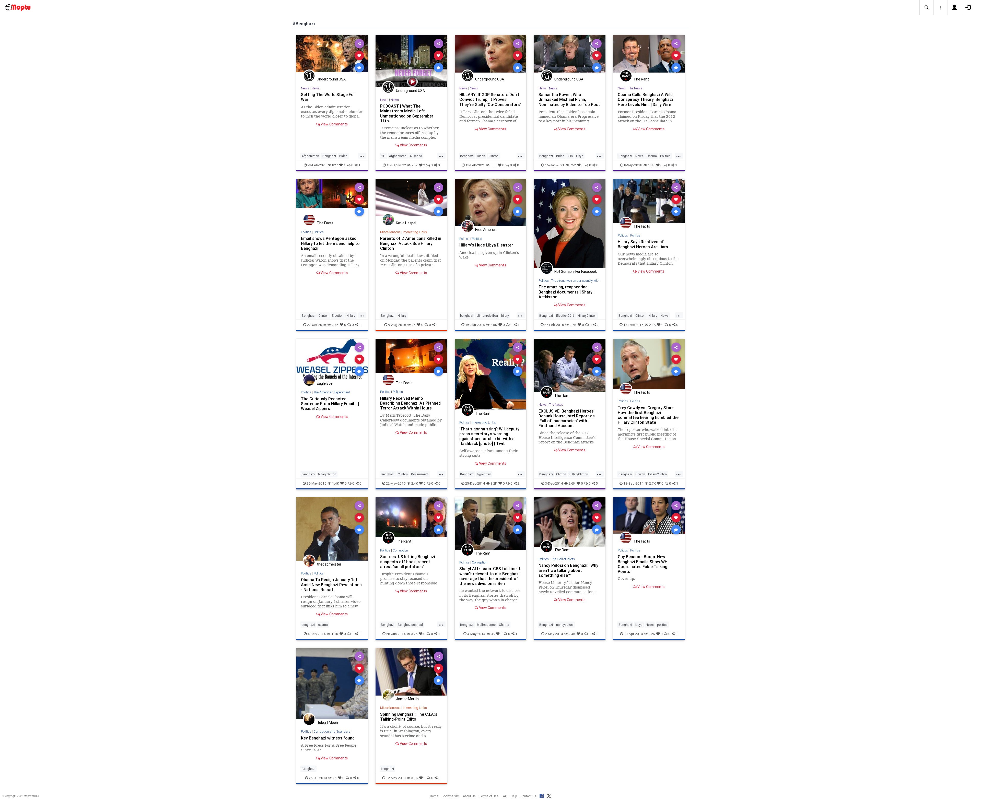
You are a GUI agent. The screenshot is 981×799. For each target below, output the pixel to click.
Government (419, 474)
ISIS (570, 156)
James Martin (407, 699)
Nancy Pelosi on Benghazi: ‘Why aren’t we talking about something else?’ (568, 570)
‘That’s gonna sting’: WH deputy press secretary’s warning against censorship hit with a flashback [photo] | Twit (489, 436)
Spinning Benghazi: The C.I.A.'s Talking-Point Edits (408, 717)
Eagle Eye (324, 383)
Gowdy (640, 474)
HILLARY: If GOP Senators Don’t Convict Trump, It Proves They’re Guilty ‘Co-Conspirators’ (490, 99)
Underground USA (331, 79)
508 (494, 165)
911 (383, 156)
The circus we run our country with (575, 280)
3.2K (494, 483)
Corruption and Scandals (331, 731)
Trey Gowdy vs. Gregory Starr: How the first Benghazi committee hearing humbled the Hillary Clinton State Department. (648, 417)
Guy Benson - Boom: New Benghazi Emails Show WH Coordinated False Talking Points (643, 564)
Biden (343, 156)
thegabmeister (329, 564)
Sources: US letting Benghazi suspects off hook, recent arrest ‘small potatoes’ (407, 561)
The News (635, 88)
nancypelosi (565, 625)
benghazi (466, 316)
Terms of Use (488, 796)
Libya (579, 156)
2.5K (494, 324)
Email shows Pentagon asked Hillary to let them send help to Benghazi (330, 243)
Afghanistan (310, 156)
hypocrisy (484, 474)
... (361, 155)
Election (337, 316)
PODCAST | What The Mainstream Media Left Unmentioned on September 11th (406, 113)
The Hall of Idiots (563, 559)
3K (493, 633)
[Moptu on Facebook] (542, 795)
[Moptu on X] (549, 795)
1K (335, 778)
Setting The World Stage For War (328, 97)
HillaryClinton (587, 316)
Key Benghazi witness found (328, 738)
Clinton (493, 156)
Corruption (400, 550)
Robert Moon (327, 722)
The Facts (325, 223)
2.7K (335, 324)
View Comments (334, 124)
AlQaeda (416, 156)
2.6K (572, 483)
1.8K (651, 165)
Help (514, 796)
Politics (665, 156)
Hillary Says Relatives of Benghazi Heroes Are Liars (643, 244)
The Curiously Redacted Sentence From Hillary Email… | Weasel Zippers (330, 403)
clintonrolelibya (487, 316)
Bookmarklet (451, 796)
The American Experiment (331, 392)
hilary (505, 316)
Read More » (332, 55)
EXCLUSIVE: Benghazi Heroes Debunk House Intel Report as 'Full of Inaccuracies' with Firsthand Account (567, 418)
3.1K (414, 778)
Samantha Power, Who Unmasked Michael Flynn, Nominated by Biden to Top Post (569, 99)
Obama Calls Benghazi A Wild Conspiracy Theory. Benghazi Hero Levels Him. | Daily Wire (645, 99)
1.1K (334, 633)
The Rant (641, 79)
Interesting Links (415, 232)
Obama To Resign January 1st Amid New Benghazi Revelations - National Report (331, 584)
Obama (652, 156)
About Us (469, 796)
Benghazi (329, 156)
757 (415, 165)
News (305, 88)
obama (323, 625)
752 (573, 165)
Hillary (351, 316)
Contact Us (528, 796)
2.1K (652, 324)
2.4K (414, 483)
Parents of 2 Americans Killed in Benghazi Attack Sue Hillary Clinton (410, 243)
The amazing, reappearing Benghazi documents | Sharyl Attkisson (566, 291)
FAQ (504, 796)
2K (414, 324)
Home (434, 796)
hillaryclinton (327, 474)
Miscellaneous (390, 232)
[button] (926, 7)
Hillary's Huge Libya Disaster (486, 245)
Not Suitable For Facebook (575, 271)
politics (662, 625)
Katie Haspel (406, 223)
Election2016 (565, 316)
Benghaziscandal (410, 625)
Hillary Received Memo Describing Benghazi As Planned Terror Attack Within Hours (410, 403)
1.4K (335, 483)
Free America (486, 229)
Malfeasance (486, 625)
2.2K (652, 633)
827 (335, 165)
